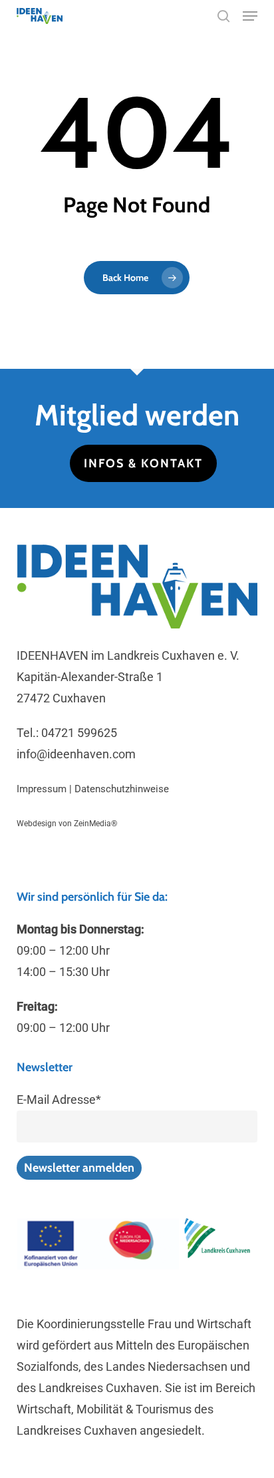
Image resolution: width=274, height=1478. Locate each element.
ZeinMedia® (95, 823)
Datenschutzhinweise (121, 789)
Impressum (42, 789)
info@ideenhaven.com (76, 754)
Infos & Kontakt (143, 463)
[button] (250, 16)
